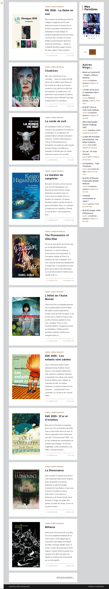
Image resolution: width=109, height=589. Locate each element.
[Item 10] (94, 38)
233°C (90, 157)
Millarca (50, 527)
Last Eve (91, 204)
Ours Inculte (92, 145)
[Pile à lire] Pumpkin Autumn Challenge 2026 (90, 124)
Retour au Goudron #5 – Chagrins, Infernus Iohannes (91, 75)
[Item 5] (94, 36)
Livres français (57, 6)
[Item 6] (96, 36)
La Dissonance (54, 470)
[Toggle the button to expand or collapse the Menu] (2, 3)
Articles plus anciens (65, 577)
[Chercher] (92, 52)
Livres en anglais (58, 231)
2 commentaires (52, 220)
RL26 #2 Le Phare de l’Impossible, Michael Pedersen (90, 181)
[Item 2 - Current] (86, 36)
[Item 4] (91, 36)
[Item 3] (89, 36)
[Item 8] (89, 38)
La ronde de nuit (55, 121)
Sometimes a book (94, 130)
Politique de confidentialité (96, 586)
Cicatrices (51, 70)
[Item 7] (98, 36)
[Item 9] (91, 38)
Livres (47, 6)
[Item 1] (84, 36)
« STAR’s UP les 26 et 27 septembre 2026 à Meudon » (90, 92)
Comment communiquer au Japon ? (89, 198)
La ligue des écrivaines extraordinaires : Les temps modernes (91, 139)
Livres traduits (57, 117)
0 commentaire (52, 55)
